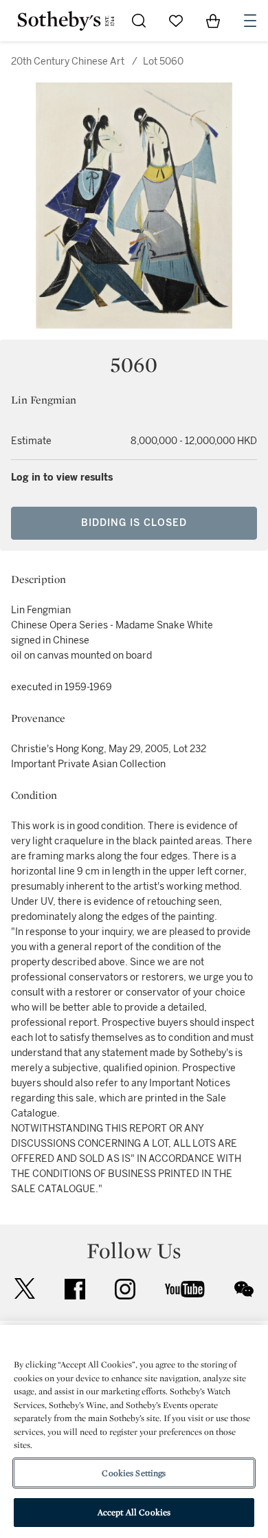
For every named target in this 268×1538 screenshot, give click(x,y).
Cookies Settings (134, 1473)
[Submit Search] (139, 21)
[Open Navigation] (250, 20)
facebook (75, 1289)
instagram (125, 1289)
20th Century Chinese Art (67, 61)
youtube (185, 1289)
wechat (244, 1289)
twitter (24, 1288)
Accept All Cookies (134, 1512)
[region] (134, 1431)
